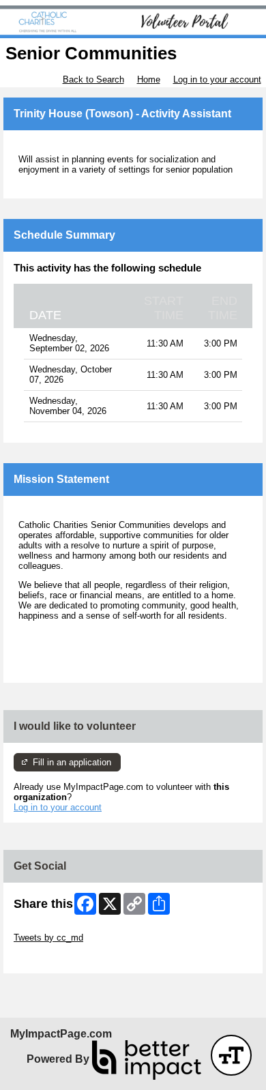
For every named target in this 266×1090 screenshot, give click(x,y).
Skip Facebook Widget (58, 958)
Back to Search (93, 79)
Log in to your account (217, 79)
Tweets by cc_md (48, 937)
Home (148, 79)
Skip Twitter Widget (52, 927)
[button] (231, 1055)
